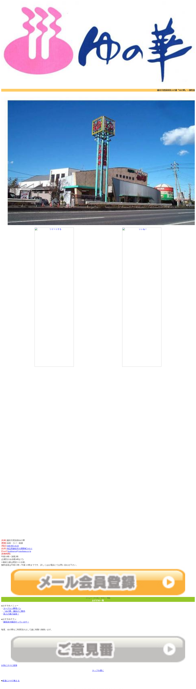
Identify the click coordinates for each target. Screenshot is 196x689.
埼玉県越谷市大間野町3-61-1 (19, 548)
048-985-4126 (13, 546)
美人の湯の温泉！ (11, 614)
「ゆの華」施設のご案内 (14, 611)
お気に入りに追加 (9, 665)
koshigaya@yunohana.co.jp (19, 551)
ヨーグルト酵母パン (12, 608)
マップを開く (98, 670)
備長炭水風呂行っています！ (16, 622)
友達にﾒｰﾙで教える (11, 680)
